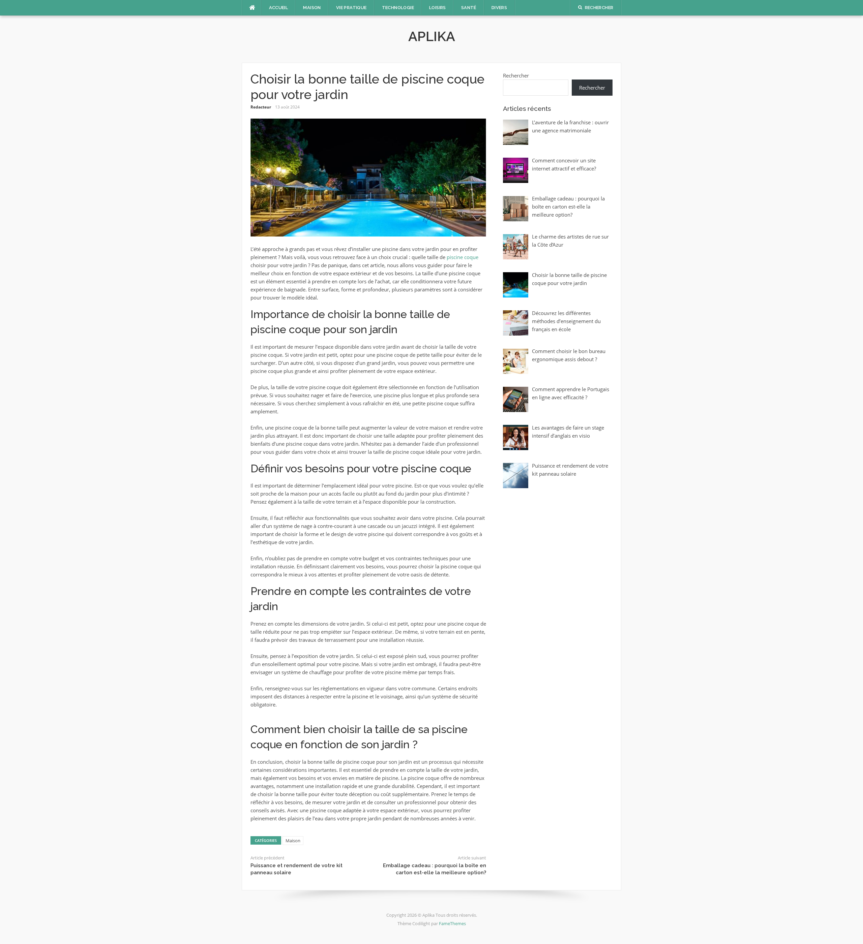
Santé (468, 7)
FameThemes (452, 923)
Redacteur (260, 107)
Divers (499, 7)
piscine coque (462, 257)
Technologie (398, 7)
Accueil (278, 7)
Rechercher (516, 75)
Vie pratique (351, 7)
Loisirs (437, 7)
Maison (312, 7)
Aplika (431, 36)
